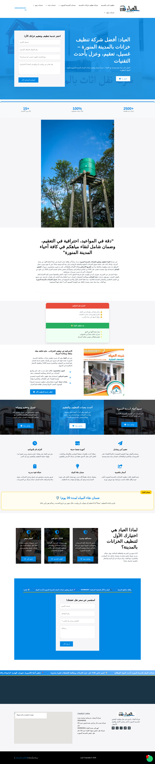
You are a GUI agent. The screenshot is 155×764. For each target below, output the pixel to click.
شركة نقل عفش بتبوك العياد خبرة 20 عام (91, 730)
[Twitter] (125, 728)
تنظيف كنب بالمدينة (107, 5)
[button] (60, 5)
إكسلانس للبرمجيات (21, 758)
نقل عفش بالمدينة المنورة (86, 733)
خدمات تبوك (110, 12)
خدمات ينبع (39, 5)
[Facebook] (129, 728)
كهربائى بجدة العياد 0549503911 (88, 728)
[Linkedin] (113, 728)
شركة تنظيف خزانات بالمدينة (88, 5)
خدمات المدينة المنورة (68, 5)
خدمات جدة (52, 5)
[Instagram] (121, 728)
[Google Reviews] (117, 728)
